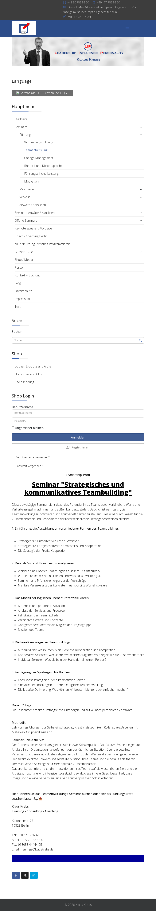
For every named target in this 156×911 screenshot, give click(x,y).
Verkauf (24, 197)
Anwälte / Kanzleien (32, 205)
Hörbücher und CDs (28, 374)
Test (18, 306)
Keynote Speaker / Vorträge (33, 228)
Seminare (21, 127)
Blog (18, 283)
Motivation (31, 181)
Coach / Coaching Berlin (31, 236)
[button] (122, 127)
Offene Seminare (26, 220)
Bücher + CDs (24, 252)
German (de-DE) (54, 93)
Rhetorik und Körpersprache (43, 166)
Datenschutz (23, 291)
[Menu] (127, 28)
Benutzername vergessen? (32, 457)
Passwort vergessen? (29, 466)
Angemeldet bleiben (29, 428)
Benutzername (22, 407)
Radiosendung (24, 382)
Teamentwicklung (35, 150)
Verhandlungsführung (38, 142)
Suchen (17, 332)
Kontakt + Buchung (27, 275)
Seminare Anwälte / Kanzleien (35, 213)
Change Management (38, 158)
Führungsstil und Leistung (41, 173)
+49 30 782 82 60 (78, 2)
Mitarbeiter (26, 189)
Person (20, 267)
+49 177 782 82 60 (108, 2)
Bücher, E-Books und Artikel (33, 366)
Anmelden (78, 437)
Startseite (21, 119)
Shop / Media (24, 260)
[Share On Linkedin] (34, 875)
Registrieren (80, 447)
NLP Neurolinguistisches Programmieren (42, 244)
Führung (25, 134)
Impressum (22, 299)
